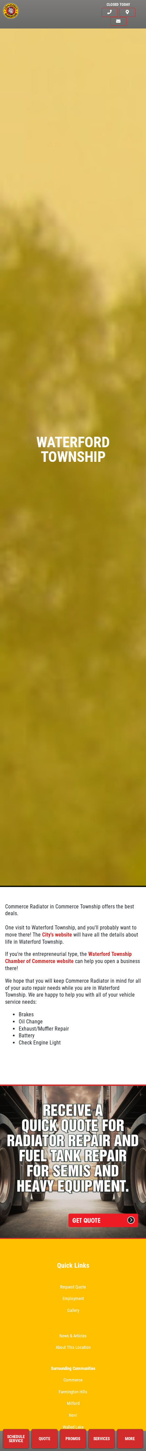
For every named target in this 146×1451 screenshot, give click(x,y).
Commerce (73, 1379)
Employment (73, 1298)
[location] (127, 12)
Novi (73, 1415)
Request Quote (73, 1286)
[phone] (110, 12)
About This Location (73, 1347)
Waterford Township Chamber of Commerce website (68, 957)
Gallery (73, 1310)
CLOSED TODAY (118, 4)
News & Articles (73, 1335)
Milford (73, 1403)
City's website (57, 934)
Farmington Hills (73, 1391)
